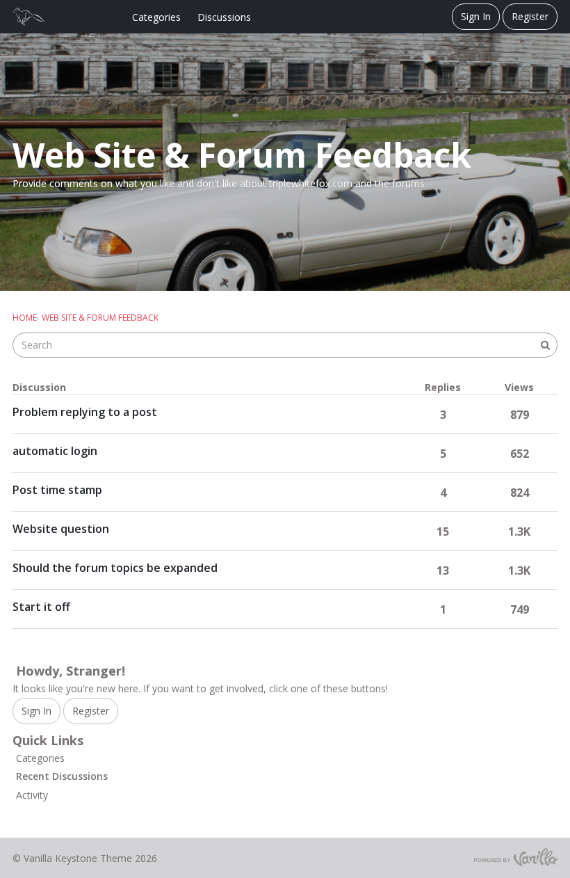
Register (530, 16)
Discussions (224, 17)
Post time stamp (57, 490)
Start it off (41, 607)
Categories (156, 17)
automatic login (55, 451)
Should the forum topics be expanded (115, 568)
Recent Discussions (62, 776)
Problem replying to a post (85, 412)
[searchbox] (285, 345)
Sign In (476, 16)
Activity (32, 794)
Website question (61, 529)
